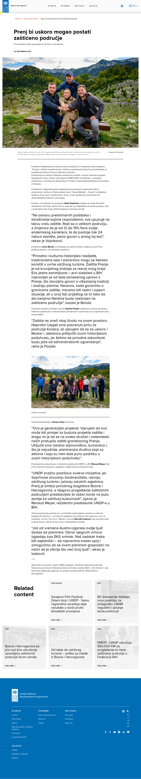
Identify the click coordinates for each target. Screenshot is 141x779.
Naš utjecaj (79, 6)
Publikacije (69, 719)
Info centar (69, 715)
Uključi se (93, 6)
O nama (14, 715)
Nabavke (15, 758)
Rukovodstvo (16, 719)
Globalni (122, 6)
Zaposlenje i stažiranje (20, 754)
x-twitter (110, 732)
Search (126, 6)
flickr (128, 732)
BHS (134, 6)
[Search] (128, 719)
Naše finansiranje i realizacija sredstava (22, 728)
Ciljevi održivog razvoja (46, 715)
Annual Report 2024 (19, 737)
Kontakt (14, 750)
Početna (18, 19)
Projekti (41, 723)
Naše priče (69, 723)
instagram (119, 732)
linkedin (124, 732)
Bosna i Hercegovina (19, 6)
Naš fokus (41, 719)
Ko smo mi (52, 6)
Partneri (14, 723)
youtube (115, 732)
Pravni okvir (16, 733)
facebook (105, 732)
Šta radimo (65, 6)
